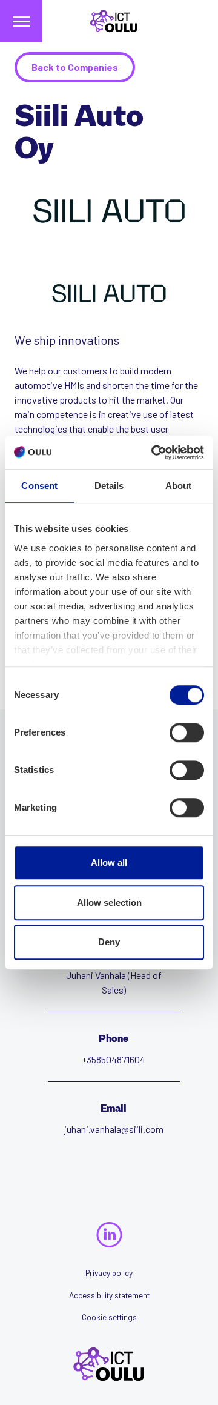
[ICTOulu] (109, 21)
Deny (109, 942)
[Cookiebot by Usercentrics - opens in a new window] (154, 452)
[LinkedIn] (109, 1234)
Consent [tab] (39, 485)
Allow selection (109, 902)
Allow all (109, 862)
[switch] (187, 732)
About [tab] (178, 485)
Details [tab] (109, 485)
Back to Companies (74, 67)
